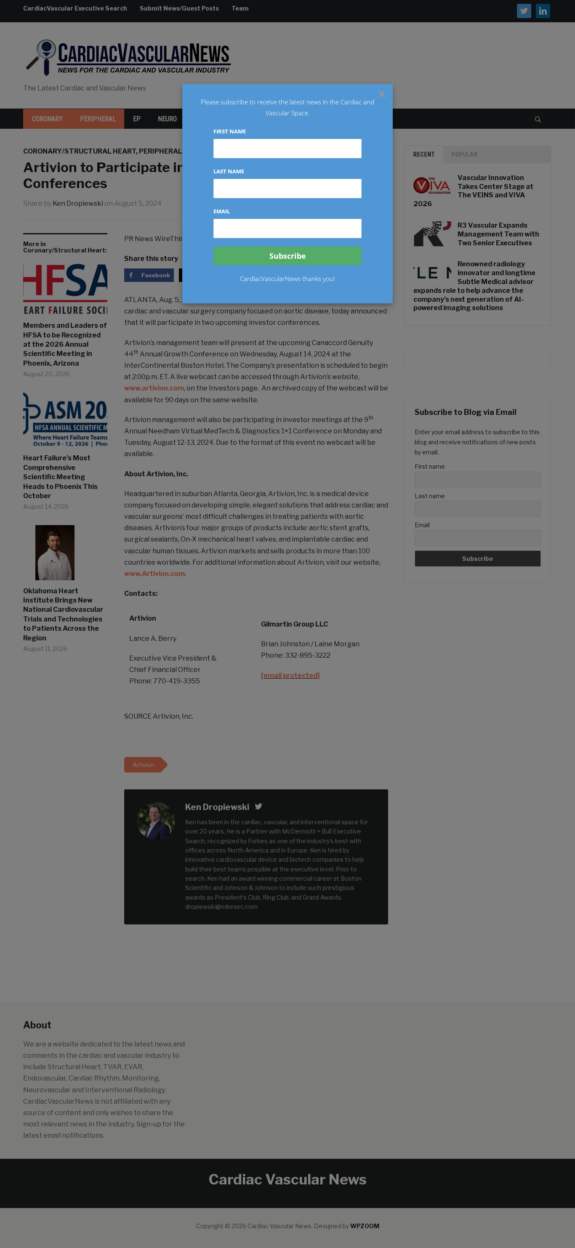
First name (229, 131)
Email (221, 211)
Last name (228, 171)
